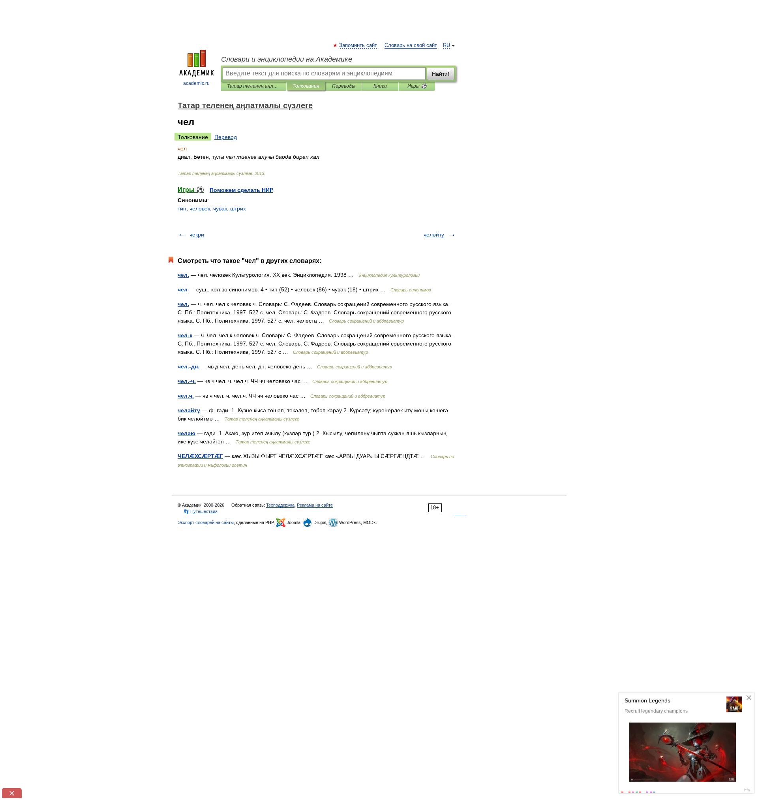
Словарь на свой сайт (411, 45)
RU (446, 45)
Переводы (343, 86)
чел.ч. (186, 395)
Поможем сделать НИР (241, 190)
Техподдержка (280, 505)
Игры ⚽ (417, 86)
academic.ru (196, 83)
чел (183, 289)
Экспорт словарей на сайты (206, 522)
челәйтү (434, 234)
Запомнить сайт (358, 45)
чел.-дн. (188, 366)
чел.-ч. (187, 381)
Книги (380, 86)
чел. (183, 275)
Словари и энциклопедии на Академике (286, 59)
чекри (197, 234)
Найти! (440, 74)
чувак (220, 208)
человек (200, 208)
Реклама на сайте (315, 505)
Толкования (306, 86)
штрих (238, 208)
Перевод (225, 137)
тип (182, 208)
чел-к (185, 335)
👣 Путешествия (201, 511)
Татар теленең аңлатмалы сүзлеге (253, 86)
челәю (186, 433)
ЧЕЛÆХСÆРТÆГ (200, 456)
